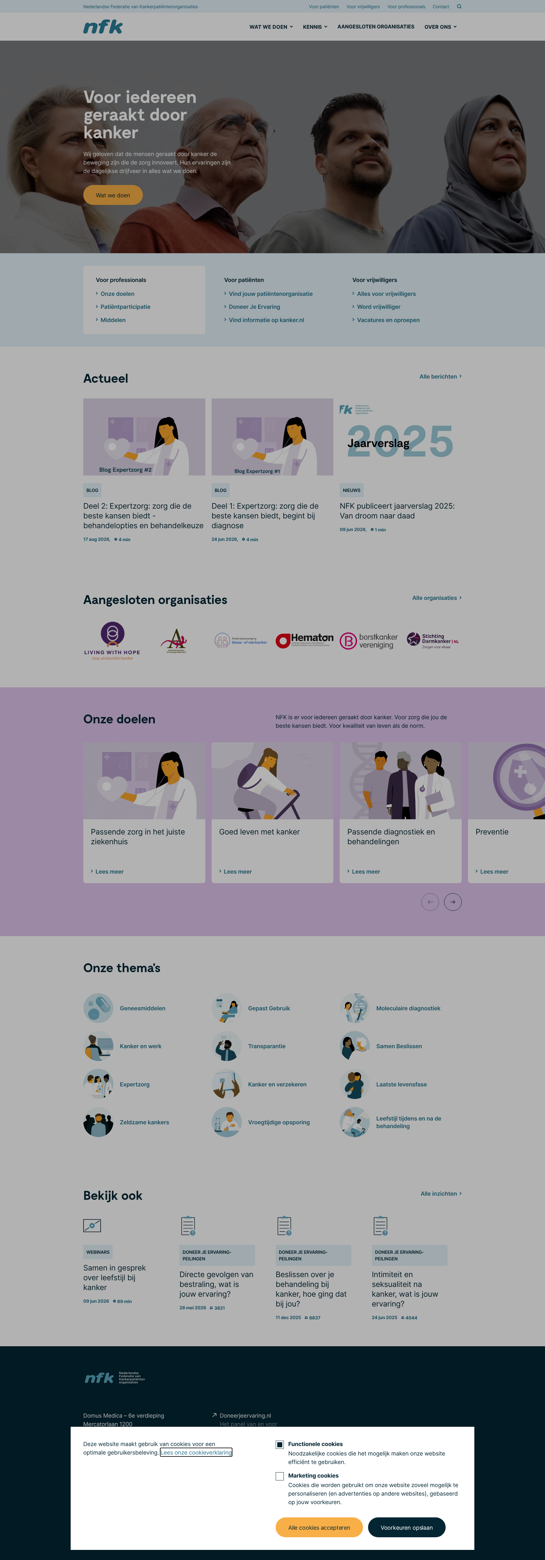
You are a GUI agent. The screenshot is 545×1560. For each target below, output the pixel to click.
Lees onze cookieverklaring (196, 1452)
